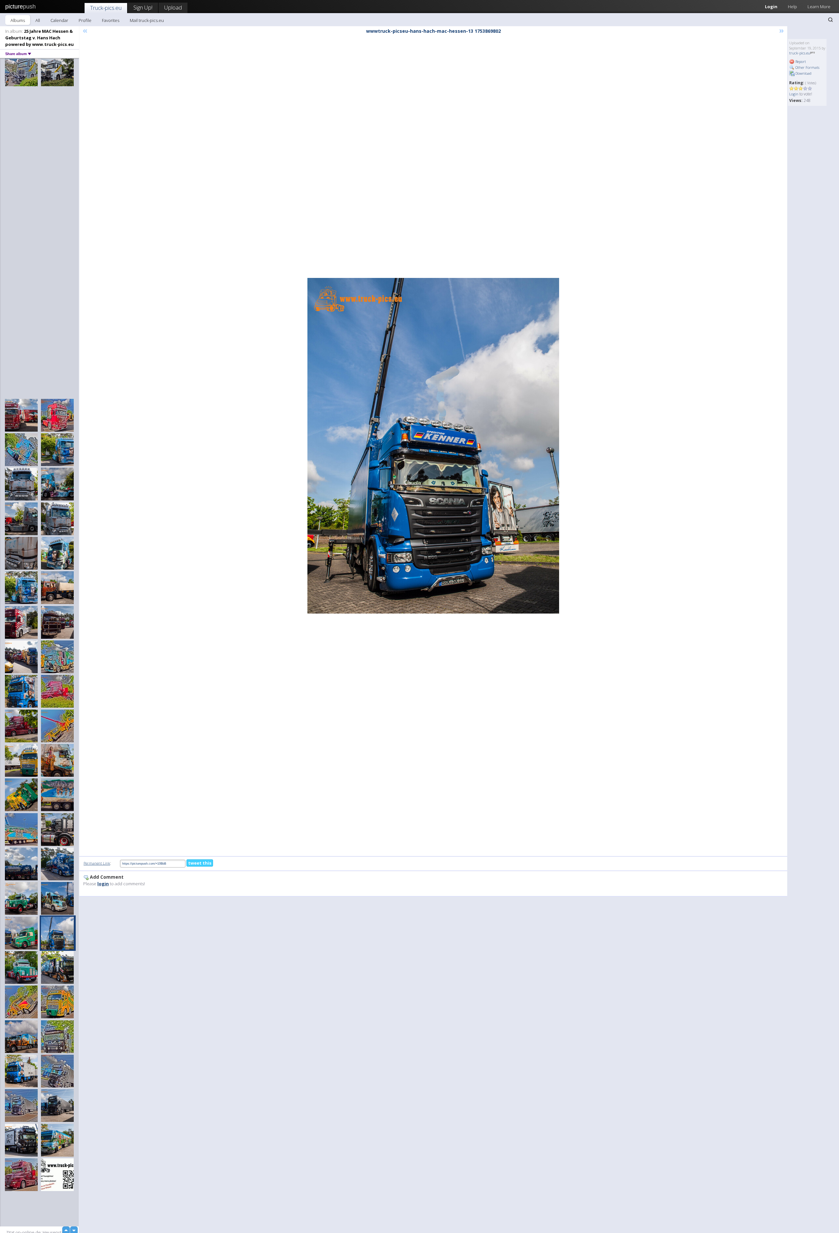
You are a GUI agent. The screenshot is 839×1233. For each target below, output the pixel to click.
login (103, 884)
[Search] (830, 19)
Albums (17, 20)
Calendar (59, 20)
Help (792, 7)
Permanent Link (97, 863)
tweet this (199, 863)
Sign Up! (142, 7)
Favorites (110, 20)
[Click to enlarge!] (433, 446)
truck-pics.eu (799, 52)
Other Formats (806, 67)
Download (802, 73)
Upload (173, 7)
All (37, 20)
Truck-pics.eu (106, 7)
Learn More (819, 7)
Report (800, 61)
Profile (85, 20)
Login (771, 7)
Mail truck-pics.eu (147, 20)
